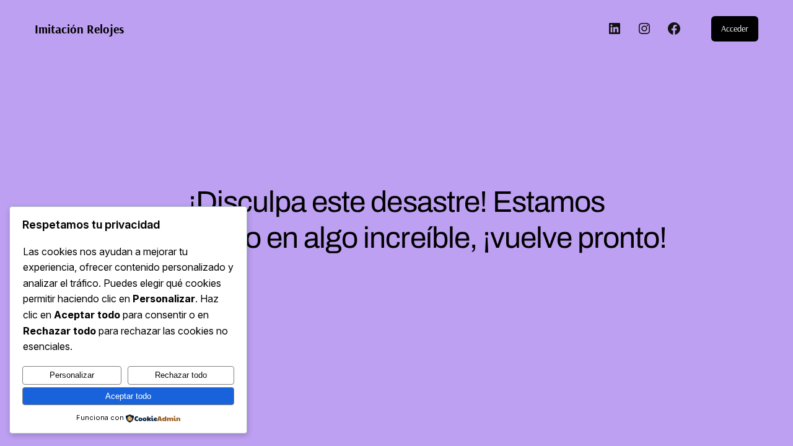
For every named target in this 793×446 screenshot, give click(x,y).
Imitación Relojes (79, 29)
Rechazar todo (181, 375)
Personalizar (72, 375)
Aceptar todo (128, 396)
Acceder (734, 28)
